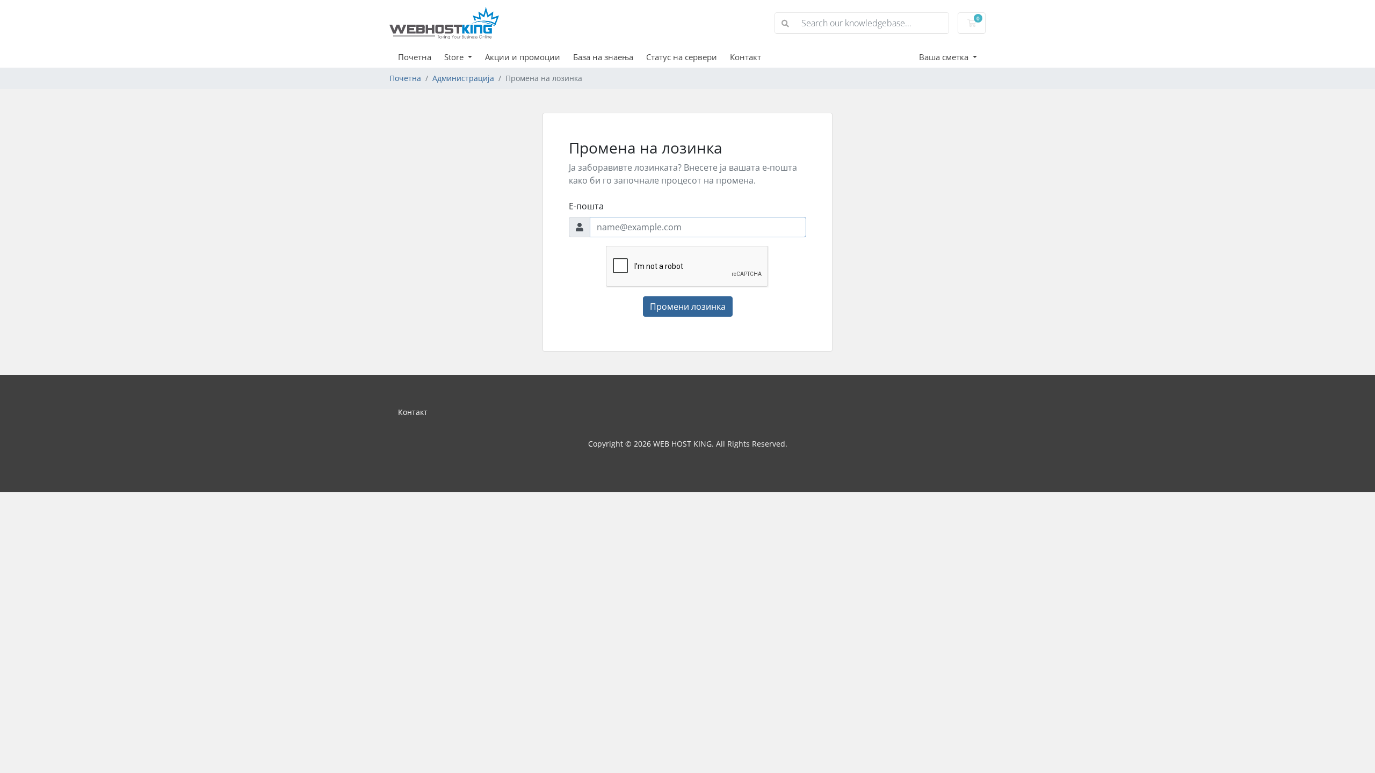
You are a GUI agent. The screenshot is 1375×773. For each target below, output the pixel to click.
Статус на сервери (681, 57)
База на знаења (603, 57)
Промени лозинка (688, 306)
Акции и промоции (522, 57)
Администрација (463, 78)
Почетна (414, 57)
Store (455, 57)
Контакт (745, 57)
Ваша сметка (945, 57)
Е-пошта (586, 206)
